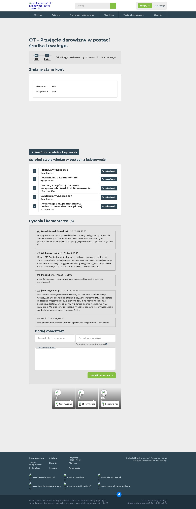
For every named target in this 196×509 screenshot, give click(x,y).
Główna (38, 15)
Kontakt (53, 468)
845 (47, 59)
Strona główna (36, 458)
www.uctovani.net (76, 477)
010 (36, 59)
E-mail (89, 338)
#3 (38, 275)
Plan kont (109, 15)
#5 (38, 318)
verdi (43, 318)
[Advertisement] (75, 27)
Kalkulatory (34, 468)
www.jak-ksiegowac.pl (43, 477)
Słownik (158, 15)
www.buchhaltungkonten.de (46, 486)
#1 (38, 231)
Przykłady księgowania (82, 15)
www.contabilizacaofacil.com (116, 486)
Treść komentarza (46, 347)
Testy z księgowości (133, 15)
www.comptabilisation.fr (79, 486)
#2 (38, 253)
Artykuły (56, 15)
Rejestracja (159, 6)
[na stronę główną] (44, 5)
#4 (38, 290)
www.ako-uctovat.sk (111, 477)
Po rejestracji (109, 170)
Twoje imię (51, 338)
